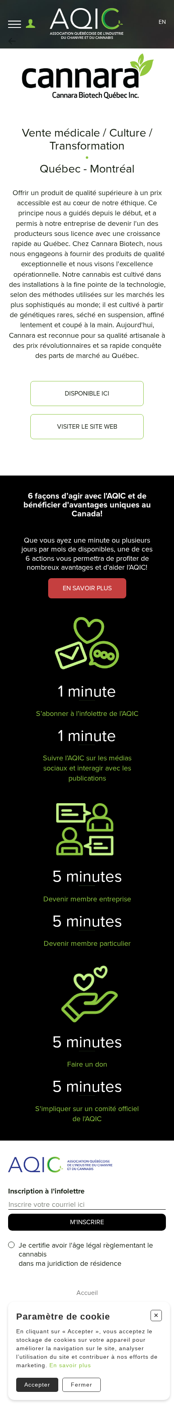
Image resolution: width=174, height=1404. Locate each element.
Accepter (37, 1384)
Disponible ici (87, 393)
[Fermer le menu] (14, 24)
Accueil (87, 1293)
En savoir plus (70, 1365)
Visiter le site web (87, 427)
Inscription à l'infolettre (46, 1191)
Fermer (81, 1384)
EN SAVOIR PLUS (87, 588)
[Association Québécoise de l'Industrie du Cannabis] (87, 24)
